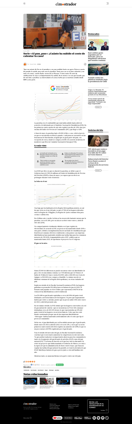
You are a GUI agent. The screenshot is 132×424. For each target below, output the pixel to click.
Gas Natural (40, 370)
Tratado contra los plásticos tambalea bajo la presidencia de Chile (98, 80)
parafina (57, 370)
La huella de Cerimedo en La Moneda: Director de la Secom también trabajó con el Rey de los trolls (48, 155)
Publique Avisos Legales (73, 406)
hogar (46, 370)
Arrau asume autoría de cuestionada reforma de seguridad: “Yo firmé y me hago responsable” (97, 101)
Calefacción (26, 370)
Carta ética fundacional (55, 405)
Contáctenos (71, 407)
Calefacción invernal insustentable (79, 385)
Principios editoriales (54, 407)
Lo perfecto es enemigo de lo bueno (63, 385)
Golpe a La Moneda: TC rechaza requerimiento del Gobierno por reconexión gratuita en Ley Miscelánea (73, 155)
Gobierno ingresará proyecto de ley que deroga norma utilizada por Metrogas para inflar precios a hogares (30, 387)
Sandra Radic (33, 64)
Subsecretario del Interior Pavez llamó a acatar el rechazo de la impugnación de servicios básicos (98, 163)
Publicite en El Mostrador (73, 404)
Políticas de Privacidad (54, 408)
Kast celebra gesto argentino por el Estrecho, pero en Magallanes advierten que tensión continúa (97, 57)
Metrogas (51, 370)
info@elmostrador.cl (34, 408)
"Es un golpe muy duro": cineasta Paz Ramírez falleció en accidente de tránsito (74, 162)
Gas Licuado (33, 370)
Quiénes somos (53, 404)
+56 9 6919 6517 (26, 408)
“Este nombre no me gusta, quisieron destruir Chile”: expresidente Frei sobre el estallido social (47, 163)
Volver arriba (26, 418)
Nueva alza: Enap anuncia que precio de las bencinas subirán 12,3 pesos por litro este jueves (46, 386)
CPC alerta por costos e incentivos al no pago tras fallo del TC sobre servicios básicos (97, 152)
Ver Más (38, 64)
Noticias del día (95, 130)
